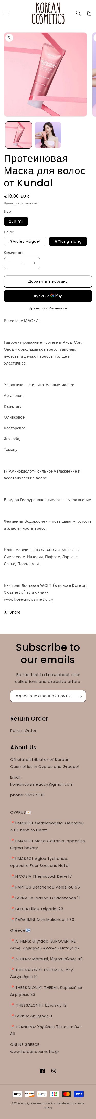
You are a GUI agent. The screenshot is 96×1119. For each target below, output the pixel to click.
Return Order (23, 730)
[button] (6, 13)
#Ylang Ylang (68, 241)
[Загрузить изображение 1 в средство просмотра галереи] (18, 135)
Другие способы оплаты (48, 308)
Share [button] (15, 612)
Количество (13, 252)
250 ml (16, 221)
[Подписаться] (80, 696)
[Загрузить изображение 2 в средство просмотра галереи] (48, 135)
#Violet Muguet (25, 241)
